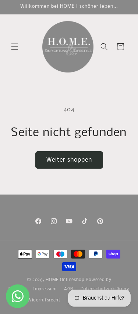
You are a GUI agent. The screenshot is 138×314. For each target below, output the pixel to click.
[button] (15, 46)
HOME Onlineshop (65, 280)
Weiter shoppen (69, 160)
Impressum (45, 289)
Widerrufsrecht (44, 300)
